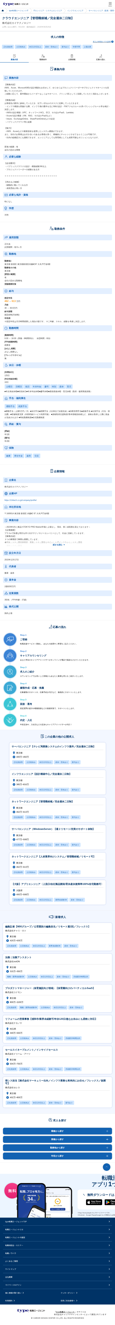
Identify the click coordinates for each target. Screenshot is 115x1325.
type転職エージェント (2, 11)
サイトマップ (10, 1269)
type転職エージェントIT (18, 11)
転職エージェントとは (14, 1229)
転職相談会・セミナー (14, 1245)
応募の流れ (100, 59)
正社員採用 (7, 47)
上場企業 (87, 47)
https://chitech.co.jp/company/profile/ (20, 500)
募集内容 (14, 59)
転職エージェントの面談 (15, 1237)
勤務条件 (43, 59)
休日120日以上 (35, 47)
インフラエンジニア (75, 11)
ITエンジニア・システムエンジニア (48, 11)
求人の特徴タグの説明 (102, 42)
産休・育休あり (51, 47)
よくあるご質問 (11, 1261)
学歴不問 (76, 47)
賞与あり (65, 47)
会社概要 (8, 1277)
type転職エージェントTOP (16, 1221)
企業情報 (71, 59)
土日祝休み (20, 47)
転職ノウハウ (10, 1253)
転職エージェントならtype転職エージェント (16, 4)
